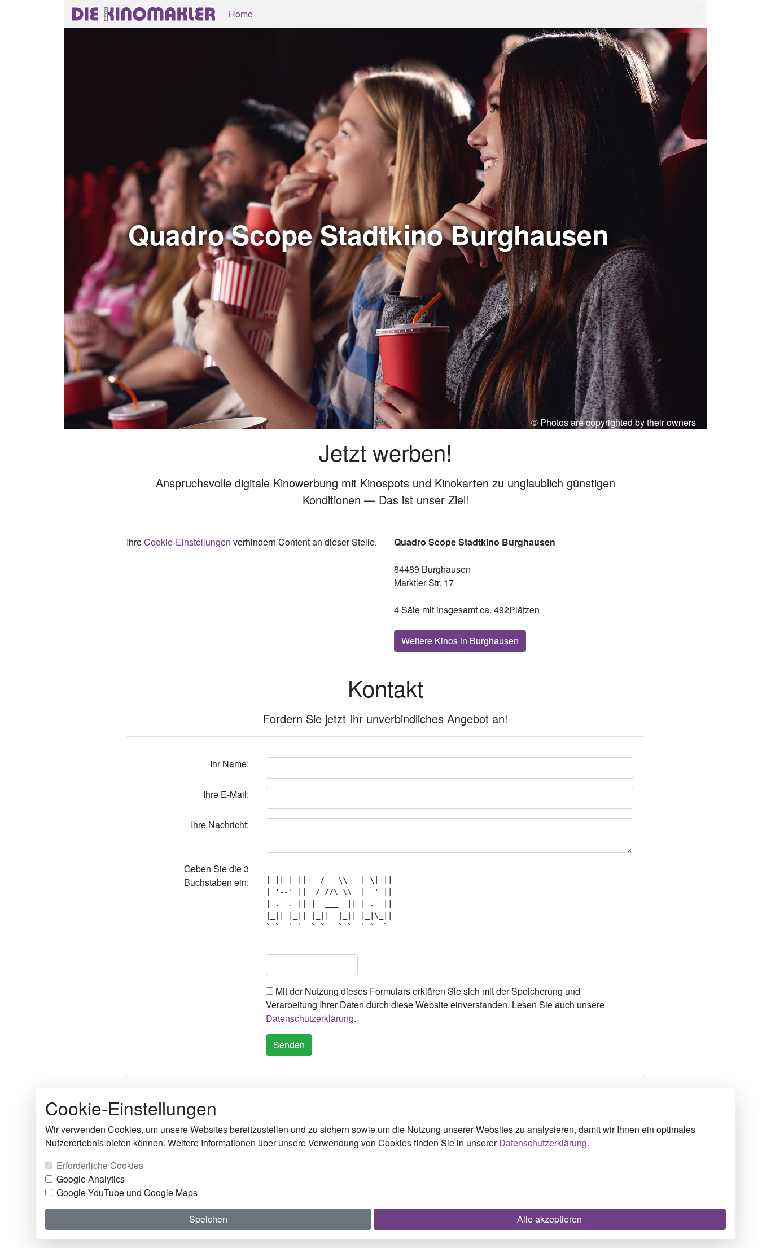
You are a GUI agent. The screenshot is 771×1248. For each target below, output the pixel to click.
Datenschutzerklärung (310, 1018)
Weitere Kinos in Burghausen (460, 640)
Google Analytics (90, 1178)
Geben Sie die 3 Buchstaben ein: (216, 875)
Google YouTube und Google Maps (127, 1192)
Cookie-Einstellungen (187, 541)
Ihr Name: (229, 763)
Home (241, 13)
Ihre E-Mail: (226, 794)
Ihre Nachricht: (220, 824)
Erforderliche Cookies (99, 1165)
